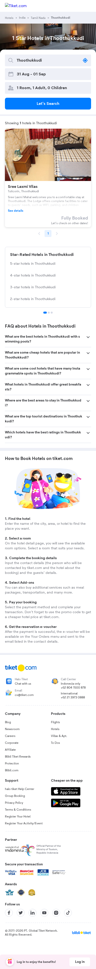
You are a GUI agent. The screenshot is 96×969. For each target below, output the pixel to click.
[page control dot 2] (49, 313)
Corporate (11, 743)
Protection (12, 763)
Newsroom (12, 729)
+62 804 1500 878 (73, 688)
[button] (48, 339)
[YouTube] (44, 913)
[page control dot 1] (45, 313)
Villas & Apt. (59, 736)
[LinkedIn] (32, 913)
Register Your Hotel (18, 816)
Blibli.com (11, 770)
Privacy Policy (14, 803)
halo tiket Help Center (19, 789)
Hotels (55, 729)
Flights (55, 722)
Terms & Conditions (18, 810)
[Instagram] (56, 913)
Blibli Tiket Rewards (18, 757)
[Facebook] (9, 913)
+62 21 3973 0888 (73, 697)
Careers (10, 736)
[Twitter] (21, 913)
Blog (8, 722)
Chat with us (23, 684)
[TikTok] (68, 913)
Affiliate (10, 750)
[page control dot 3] (52, 313)
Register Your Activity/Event (24, 823)
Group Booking (15, 796)
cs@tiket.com (24, 695)
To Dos (55, 743)
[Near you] (85, 60)
